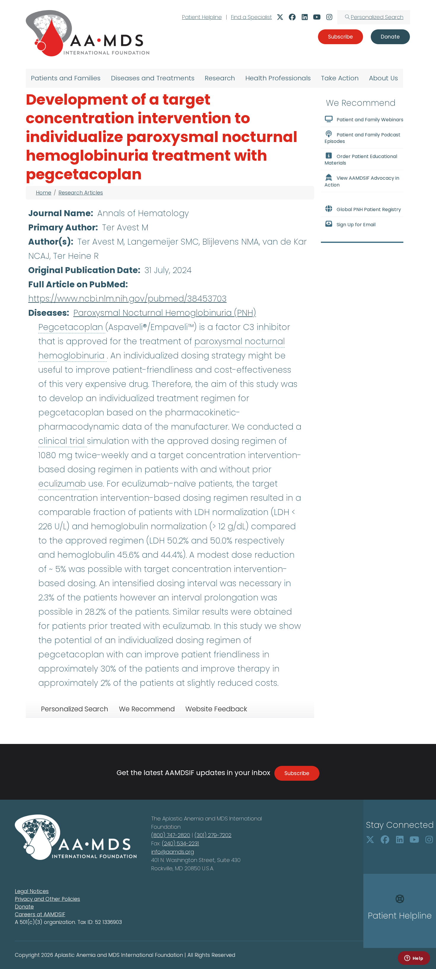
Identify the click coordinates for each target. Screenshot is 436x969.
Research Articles (80, 192)
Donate (24, 906)
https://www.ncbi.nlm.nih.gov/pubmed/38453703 (127, 299)
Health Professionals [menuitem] (278, 78)
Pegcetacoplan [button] (71, 327)
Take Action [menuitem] (340, 78)
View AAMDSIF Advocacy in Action (361, 181)
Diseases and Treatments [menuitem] (153, 78)
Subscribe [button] (340, 36)
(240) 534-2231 (180, 843)
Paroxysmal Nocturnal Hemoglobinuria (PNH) (164, 313)
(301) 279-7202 (213, 835)
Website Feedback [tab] (216, 709)
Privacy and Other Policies (47, 899)
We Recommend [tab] (147, 709)
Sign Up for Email (356, 224)
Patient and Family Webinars (370, 119)
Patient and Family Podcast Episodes (362, 138)
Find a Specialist (251, 17)
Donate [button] (390, 36)
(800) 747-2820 (170, 835)
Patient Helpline (202, 17)
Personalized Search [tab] (74, 709)
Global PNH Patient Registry (369, 209)
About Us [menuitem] (383, 78)
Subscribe (296, 773)
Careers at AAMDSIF (40, 914)
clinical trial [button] (62, 441)
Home (43, 192)
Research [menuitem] (220, 78)
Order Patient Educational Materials (360, 159)
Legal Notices (32, 891)
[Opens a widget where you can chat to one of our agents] (413, 958)
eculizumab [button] (63, 484)
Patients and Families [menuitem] (66, 78)
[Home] (87, 33)
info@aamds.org (172, 851)
